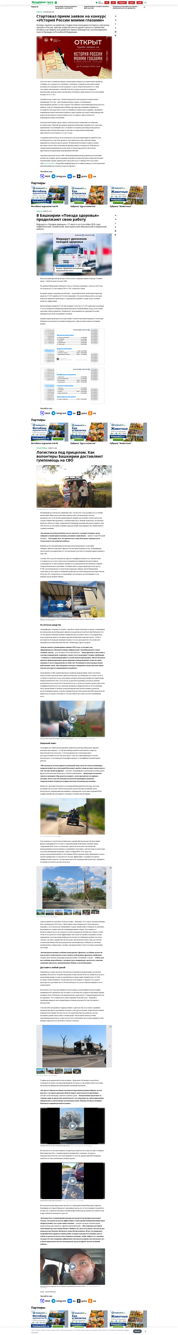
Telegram (122, 2)
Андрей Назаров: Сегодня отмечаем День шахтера (96, 7)
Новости (34, 7)
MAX (139, 2)
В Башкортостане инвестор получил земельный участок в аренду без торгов (125, 7)
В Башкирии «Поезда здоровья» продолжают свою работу (66, 7)
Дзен (131, 2)
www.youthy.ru (49, 163)
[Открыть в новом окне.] (45, 176)
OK (113, 2)
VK (107, 2)
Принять (137, 1331)
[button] (110, 888)
